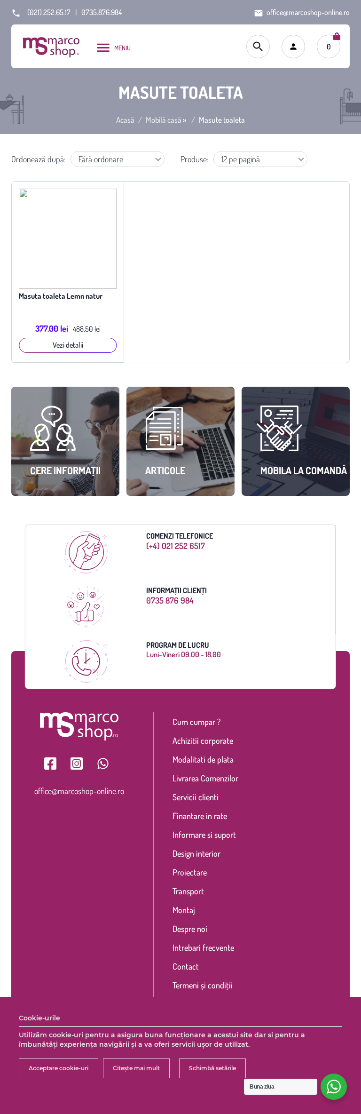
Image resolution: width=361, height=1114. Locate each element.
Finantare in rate (200, 816)
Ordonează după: (38, 159)
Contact (186, 966)
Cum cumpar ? (196, 721)
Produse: (194, 159)
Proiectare (190, 872)
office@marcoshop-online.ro (79, 791)
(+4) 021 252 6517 (175, 546)
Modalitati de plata (203, 759)
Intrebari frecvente (203, 947)
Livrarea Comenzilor (205, 778)
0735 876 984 (170, 600)
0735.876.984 (101, 12)
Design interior (196, 853)
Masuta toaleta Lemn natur (60, 296)
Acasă (125, 120)
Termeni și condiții (203, 985)
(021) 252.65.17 (49, 12)
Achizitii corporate (203, 740)
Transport (188, 891)
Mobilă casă (163, 120)
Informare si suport (204, 834)
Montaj (184, 910)
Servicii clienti (196, 797)
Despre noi (190, 928)
